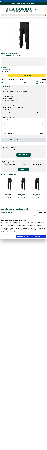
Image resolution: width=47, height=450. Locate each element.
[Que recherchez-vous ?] (45, 15)
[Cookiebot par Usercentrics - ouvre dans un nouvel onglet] (40, 212)
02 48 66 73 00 (23, 169)
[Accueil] (1, 18)
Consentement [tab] (8, 216)
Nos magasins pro (14, 3)
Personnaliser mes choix (22, 236)
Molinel (19, 55)
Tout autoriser (38, 236)
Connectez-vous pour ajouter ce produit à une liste (12, 79)
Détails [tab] (23, 216)
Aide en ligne (30, 3)
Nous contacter (22, 3)
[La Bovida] (18, 10)
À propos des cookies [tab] (39, 216)
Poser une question (23, 154)
